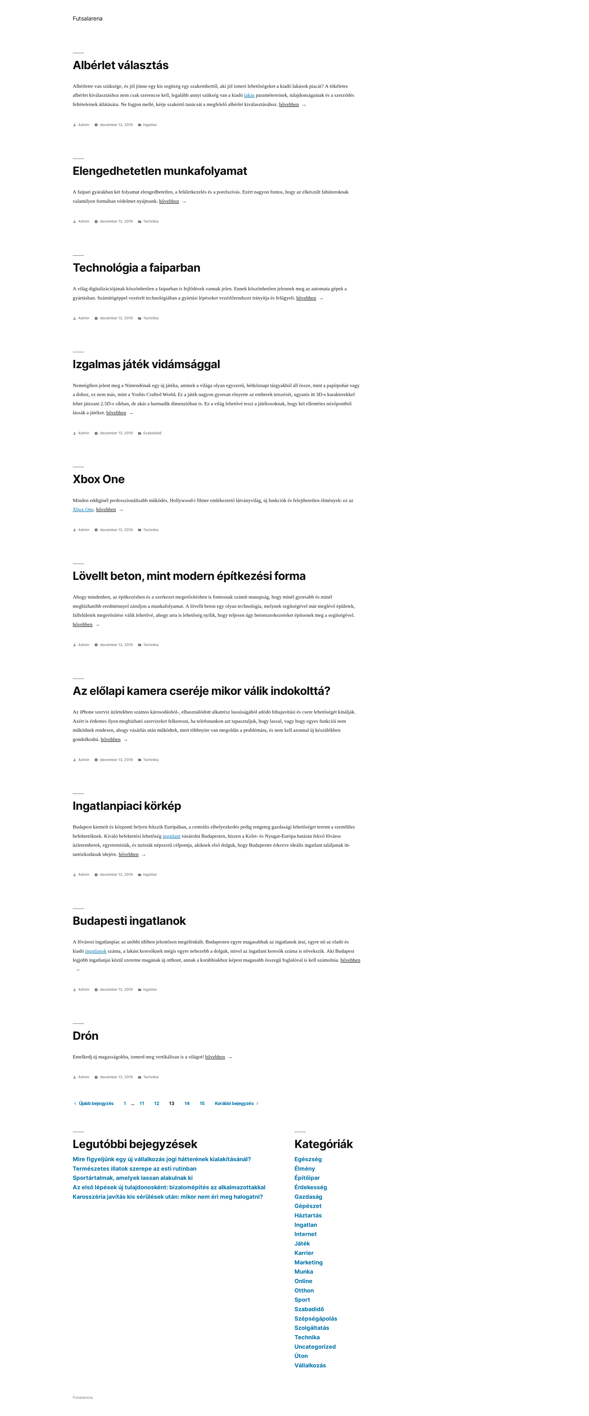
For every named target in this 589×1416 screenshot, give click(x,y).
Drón (85, 1036)
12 (156, 1103)
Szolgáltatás (311, 1327)
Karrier (304, 1252)
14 (187, 1103)
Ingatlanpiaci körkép (127, 806)
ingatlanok (96, 951)
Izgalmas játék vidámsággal (146, 364)
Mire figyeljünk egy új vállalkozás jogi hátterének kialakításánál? (162, 1159)
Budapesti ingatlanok (129, 921)
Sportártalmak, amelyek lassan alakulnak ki (133, 1177)
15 (202, 1103)
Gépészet (308, 1205)
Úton (301, 1355)
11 (142, 1103)
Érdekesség (310, 1187)
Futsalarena (88, 18)
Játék (302, 1243)
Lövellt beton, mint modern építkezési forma (189, 576)
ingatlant (171, 836)
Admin (83, 125)
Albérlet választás (121, 65)
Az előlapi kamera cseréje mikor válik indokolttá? (202, 691)
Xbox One (99, 479)
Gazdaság (308, 1196)
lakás (249, 95)
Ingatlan (150, 125)
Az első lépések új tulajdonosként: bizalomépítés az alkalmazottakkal (169, 1187)
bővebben (289, 104)
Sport (302, 1299)
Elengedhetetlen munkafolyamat (160, 171)
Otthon (304, 1290)
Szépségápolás (315, 1318)
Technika (151, 221)
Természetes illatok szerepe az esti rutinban (134, 1168)
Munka (303, 1271)
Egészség (308, 1159)
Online (303, 1281)
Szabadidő (152, 433)
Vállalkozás (310, 1365)
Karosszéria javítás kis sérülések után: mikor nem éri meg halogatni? (168, 1196)
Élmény (304, 1168)
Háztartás (308, 1215)
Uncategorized (315, 1346)
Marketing (308, 1262)
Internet (305, 1234)
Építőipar (307, 1177)
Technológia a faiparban (136, 267)
